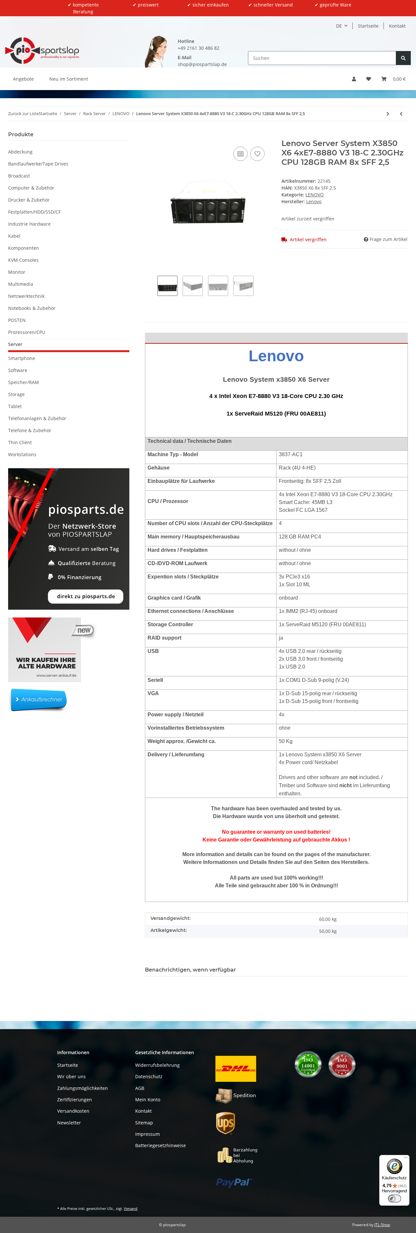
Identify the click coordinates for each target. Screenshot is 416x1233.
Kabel (14, 236)
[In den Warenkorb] (150, 135)
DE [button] (339, 26)
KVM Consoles (23, 260)
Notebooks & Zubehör (32, 308)
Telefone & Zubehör (29, 430)
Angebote (23, 79)
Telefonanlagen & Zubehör (37, 418)
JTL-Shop (382, 1224)
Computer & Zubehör (31, 188)
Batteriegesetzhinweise (160, 1145)
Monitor (16, 272)
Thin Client (20, 442)
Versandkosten (73, 1111)
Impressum (147, 1134)
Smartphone (21, 358)
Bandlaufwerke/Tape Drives (38, 164)
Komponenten (23, 248)
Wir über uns (71, 1076)
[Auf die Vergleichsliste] (240, 154)
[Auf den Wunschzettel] (257, 154)
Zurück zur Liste (23, 113)
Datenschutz (148, 1076)
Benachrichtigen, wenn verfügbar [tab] (190, 970)
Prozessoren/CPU (26, 332)
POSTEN (17, 320)
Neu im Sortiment (68, 79)
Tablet (15, 406)
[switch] (394, 1198)
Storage (16, 394)
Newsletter (69, 1123)
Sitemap (144, 1123)
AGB (139, 1088)
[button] (354, 79)
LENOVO (315, 195)
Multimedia (20, 284)
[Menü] (406, 1159)
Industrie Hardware (29, 224)
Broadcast (19, 176)
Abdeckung (20, 152)
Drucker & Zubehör (29, 200)
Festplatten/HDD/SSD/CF (34, 212)
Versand (130, 1208)
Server (15, 344)
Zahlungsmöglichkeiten (82, 1088)
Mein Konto (147, 1099)
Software (17, 370)
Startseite (368, 26)
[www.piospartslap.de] (42, 50)
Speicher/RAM (23, 382)
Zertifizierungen (74, 1099)
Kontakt (397, 26)
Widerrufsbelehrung (157, 1065)
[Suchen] (403, 58)
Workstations (22, 454)
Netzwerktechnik (26, 296)
